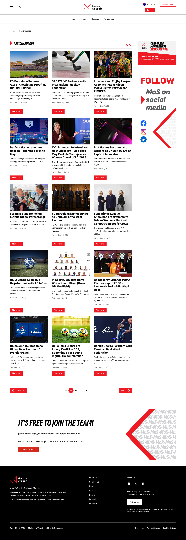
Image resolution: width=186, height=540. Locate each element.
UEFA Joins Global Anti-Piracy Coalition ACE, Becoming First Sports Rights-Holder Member (67, 351)
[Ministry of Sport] (93, 7)
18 (76, 390)
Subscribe (134, 502)
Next (123, 390)
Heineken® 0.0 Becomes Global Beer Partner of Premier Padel (26, 349)
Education (94, 19)
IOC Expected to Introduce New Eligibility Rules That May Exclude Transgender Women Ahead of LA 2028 (70, 152)
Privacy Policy (155, 509)
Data (91, 490)
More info (16, 111)
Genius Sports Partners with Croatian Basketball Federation (113, 349)
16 (66, 390)
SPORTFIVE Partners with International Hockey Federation (69, 84)
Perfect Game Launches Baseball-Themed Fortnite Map (27, 151)
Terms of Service (153, 528)
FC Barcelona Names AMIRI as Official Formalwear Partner (70, 217)
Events (83, 19)
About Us (93, 477)
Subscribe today (28, 449)
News (74, 19)
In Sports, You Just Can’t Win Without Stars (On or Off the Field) (68, 283)
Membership (168, 4)
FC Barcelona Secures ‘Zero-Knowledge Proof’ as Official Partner (28, 84)
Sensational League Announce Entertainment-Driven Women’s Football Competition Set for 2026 (111, 218)
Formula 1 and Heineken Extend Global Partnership (27, 215)
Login (149, 10)
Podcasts (93, 503)
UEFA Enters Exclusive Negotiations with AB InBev (28, 281)
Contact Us (94, 482)
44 (86, 390)
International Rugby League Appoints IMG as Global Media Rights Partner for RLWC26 (112, 86)
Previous (20, 390)
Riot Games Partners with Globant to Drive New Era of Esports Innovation (112, 151)
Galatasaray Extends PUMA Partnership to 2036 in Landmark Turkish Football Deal (112, 285)
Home (12, 31)
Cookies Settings (169, 528)
